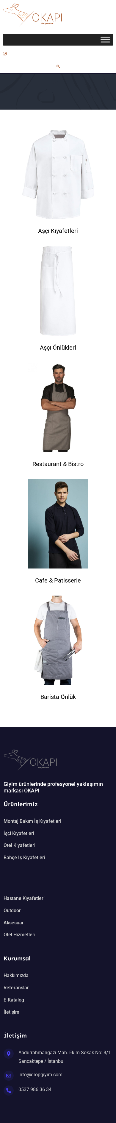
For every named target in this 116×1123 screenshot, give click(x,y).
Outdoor (12, 910)
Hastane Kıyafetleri (24, 898)
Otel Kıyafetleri (19, 845)
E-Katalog (14, 1000)
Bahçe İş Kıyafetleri (24, 857)
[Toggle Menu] (105, 39)
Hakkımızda (16, 975)
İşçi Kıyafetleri (19, 833)
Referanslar (16, 987)
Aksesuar (14, 923)
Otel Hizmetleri (19, 934)
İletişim (11, 1012)
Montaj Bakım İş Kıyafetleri (32, 821)
